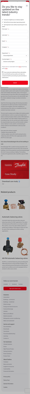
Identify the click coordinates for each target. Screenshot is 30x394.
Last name (5, 35)
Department (5, 53)
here (20, 66)
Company (4, 47)
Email (3, 41)
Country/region (6, 59)
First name (5, 29)
